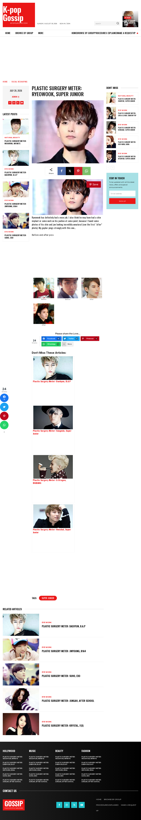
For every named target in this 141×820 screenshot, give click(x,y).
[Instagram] (14, 102)
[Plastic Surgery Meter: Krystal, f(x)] (21, 724)
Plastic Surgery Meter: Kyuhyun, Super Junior (127, 157)
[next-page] (112, 168)
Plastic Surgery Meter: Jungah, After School (68, 700)
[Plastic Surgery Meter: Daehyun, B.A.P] (16, 158)
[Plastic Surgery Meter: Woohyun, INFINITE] (16, 126)
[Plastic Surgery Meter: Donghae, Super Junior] (111, 127)
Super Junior (48, 598)
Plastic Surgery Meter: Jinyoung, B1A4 (15, 205)
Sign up (122, 201)
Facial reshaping (19, 81)
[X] (18, 102)
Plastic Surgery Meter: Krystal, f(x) (63, 725)
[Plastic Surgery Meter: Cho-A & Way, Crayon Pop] (111, 113)
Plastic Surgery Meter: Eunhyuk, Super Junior (127, 100)
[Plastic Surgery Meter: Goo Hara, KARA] (111, 142)
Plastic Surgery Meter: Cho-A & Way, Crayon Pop (127, 114)
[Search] (117, 23)
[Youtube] (22, 102)
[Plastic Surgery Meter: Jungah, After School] (21, 699)
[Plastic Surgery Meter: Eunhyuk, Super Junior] (111, 98)
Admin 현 (15, 96)
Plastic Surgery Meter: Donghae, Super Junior (127, 128)
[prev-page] (108, 168)
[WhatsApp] (86, 171)
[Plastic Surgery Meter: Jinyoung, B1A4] (16, 189)
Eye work (127, 18)
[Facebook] (10, 102)
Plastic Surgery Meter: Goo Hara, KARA (127, 143)
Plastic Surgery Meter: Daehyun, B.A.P (15, 173)
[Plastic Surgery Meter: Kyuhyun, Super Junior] (111, 156)
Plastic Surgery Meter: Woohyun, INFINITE (15, 142)
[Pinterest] (78, 171)
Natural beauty (12, 137)
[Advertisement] (70, 57)
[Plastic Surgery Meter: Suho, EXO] (16, 220)
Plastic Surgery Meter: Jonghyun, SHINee (130, 23)
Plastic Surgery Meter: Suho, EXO (15, 236)
